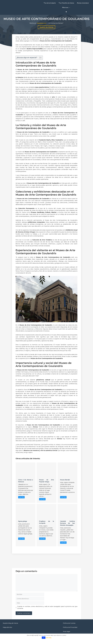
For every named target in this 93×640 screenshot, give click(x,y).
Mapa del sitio (7, 627)
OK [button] (43, 637)
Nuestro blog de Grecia (10, 623)
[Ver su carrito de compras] (66, 12)
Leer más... (49, 637)
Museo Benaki (65, 480)
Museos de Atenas (46, 27)
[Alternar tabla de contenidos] (39, 57)
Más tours (65, 7)
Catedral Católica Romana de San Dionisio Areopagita (67, 523)
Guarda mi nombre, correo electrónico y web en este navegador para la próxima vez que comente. (47, 607)
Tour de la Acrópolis (50, 3)
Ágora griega (22, 521)
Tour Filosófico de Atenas (66, 3)
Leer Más (21, 497)
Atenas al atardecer (83, 3)
